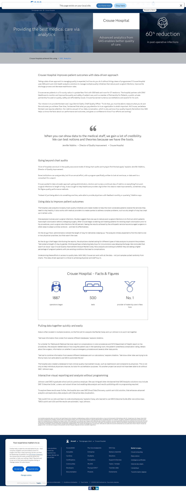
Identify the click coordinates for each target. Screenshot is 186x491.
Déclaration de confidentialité (51, 482)
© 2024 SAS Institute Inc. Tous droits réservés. (105, 482)
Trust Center (84, 482)
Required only (32, 469)
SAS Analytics (65, 58)
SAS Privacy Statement (35, 454)
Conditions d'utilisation (70, 482)
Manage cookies (26, 475)
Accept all (18, 469)
